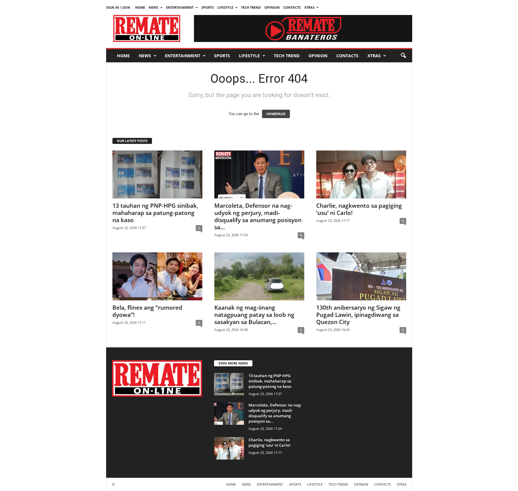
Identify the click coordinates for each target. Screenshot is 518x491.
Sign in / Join (118, 7)
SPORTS (207, 7)
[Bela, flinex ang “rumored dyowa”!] (157, 276)
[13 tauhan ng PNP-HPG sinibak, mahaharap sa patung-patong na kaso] (157, 174)
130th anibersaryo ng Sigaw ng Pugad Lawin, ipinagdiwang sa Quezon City (358, 315)
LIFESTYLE (225, 7)
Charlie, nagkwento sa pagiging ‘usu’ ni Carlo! (359, 209)
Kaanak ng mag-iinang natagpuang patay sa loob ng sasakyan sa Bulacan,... (254, 315)
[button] (403, 55)
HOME (140, 7)
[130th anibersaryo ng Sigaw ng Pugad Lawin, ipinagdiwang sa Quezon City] (361, 276)
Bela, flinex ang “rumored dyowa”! (147, 311)
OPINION (272, 7)
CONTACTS (292, 7)
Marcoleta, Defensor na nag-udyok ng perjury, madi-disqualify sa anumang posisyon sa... (258, 216)
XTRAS (309, 7)
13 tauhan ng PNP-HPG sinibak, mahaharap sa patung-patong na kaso (155, 213)
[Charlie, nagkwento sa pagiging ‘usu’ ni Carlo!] (361, 174)
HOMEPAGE (275, 114)
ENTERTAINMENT (180, 7)
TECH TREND (251, 7)
